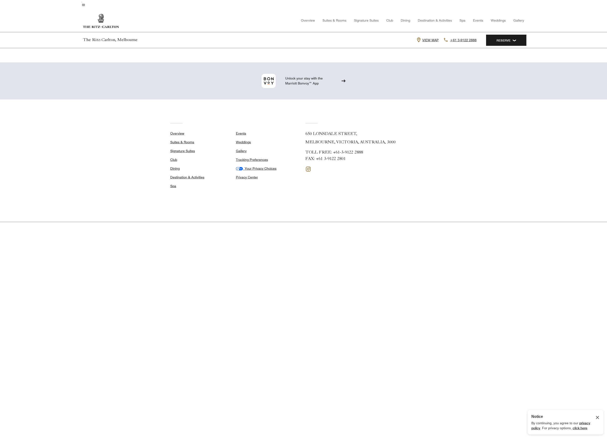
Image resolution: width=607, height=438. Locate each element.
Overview (308, 20)
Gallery (518, 20)
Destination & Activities (435, 20)
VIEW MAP (430, 40)
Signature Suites (366, 20)
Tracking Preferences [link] (252, 160)
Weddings (498, 20)
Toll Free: (334, 152)
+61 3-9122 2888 (463, 40)
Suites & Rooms (334, 20)
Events (478, 20)
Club (389, 20)
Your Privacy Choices (259, 168)
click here (580, 428)
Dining (405, 20)
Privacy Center (247, 177)
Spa (462, 20)
